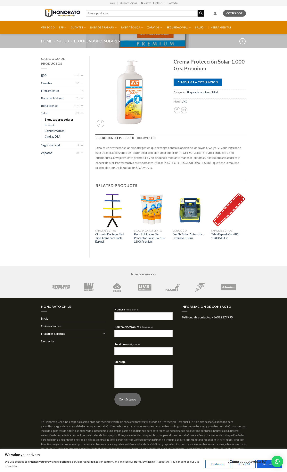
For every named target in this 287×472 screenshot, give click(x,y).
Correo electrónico (133, 327)
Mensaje (120, 361)
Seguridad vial (177, 27)
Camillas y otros (54, 131)
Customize (218, 464)
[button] (277, 461)
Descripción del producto (114, 138)
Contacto (172, 2)
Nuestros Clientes (150, 2)
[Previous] (96, 222)
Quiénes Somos (128, 2)
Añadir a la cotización (197, 82)
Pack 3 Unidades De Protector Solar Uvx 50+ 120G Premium (149, 238)
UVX (184, 101)
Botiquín (50, 125)
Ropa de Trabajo (102, 27)
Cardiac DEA (52, 136)
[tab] (114, 138)
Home (46, 41)
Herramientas (221, 27)
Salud (199, 27)
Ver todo (48, 27)
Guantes (77, 27)
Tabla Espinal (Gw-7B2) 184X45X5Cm (225, 236)
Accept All (269, 464)
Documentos (146, 138)
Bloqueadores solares (97, 41)
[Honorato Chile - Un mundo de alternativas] (60, 13)
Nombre (126, 309)
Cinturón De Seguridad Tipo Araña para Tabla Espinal (109, 238)
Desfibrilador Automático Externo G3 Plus (188, 236)
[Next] (246, 222)
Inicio (112, 2)
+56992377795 (222, 317)
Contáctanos (127, 399)
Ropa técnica (130, 27)
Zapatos (153, 27)
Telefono (127, 344)
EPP (61, 27)
